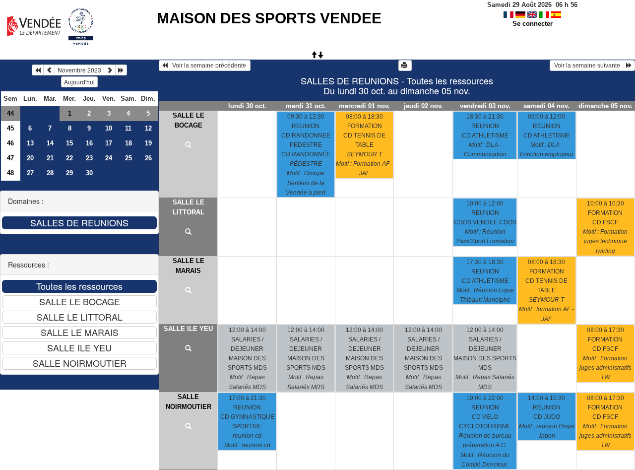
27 (30, 173)
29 (69, 173)
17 (108, 143)
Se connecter (532, 23)
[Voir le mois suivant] (110, 70)
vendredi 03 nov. (485, 106)
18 (128, 143)
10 (108, 128)
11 (128, 128)
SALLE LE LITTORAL (188, 207)
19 (148, 143)
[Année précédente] (38, 70)
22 (69, 158)
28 (50, 173)
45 (10, 128)
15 (69, 143)
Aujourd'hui (79, 81)
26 (148, 158)
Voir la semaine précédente (208, 65)
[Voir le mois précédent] (49, 70)
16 (89, 143)
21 (50, 158)
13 (30, 143)
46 (10, 143)
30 (89, 173)
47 (10, 158)
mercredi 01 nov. (364, 106)
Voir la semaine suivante (589, 65)
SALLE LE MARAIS (188, 265)
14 (50, 143)
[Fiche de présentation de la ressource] (188, 145)
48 (10, 173)
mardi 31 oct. (306, 106)
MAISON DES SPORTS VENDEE (269, 18)
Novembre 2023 (79, 70)
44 (10, 113)
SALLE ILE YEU (188, 329)
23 (89, 158)
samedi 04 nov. (546, 106)
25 (128, 158)
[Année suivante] (121, 70)
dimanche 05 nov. (605, 106)
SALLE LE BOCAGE (188, 120)
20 (30, 158)
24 (108, 158)
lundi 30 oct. (247, 106)
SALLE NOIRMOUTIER (188, 401)
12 (148, 128)
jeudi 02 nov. (423, 106)
